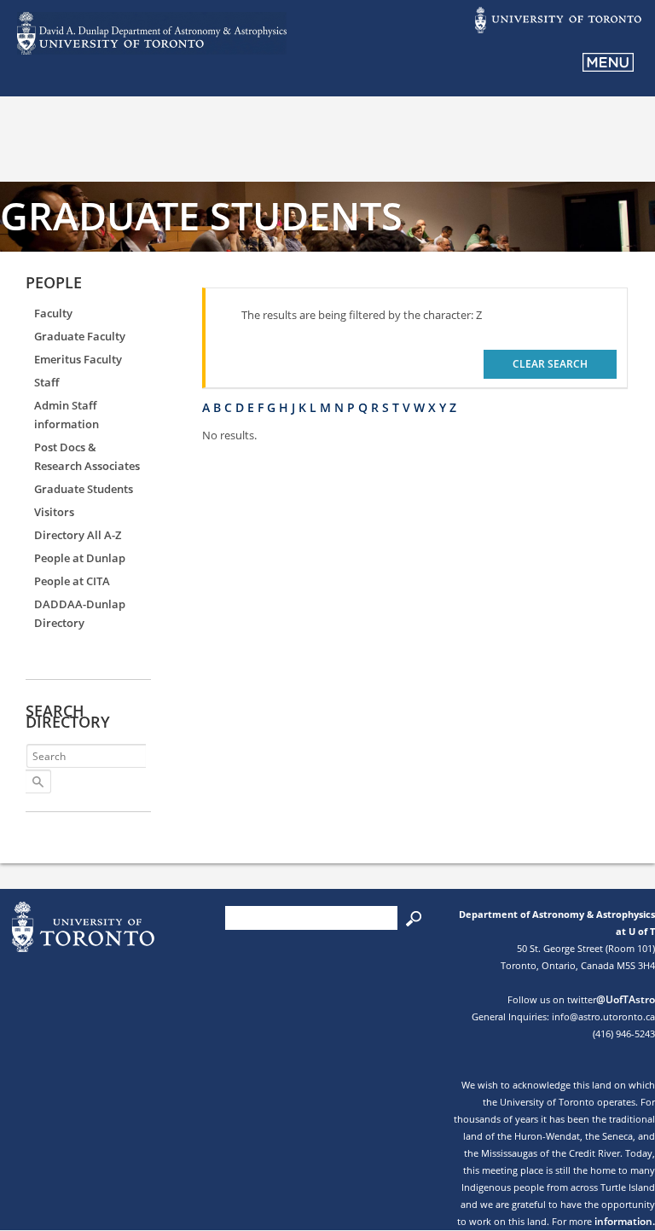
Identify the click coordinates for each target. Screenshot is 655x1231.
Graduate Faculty (79, 336)
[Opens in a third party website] (557, 31)
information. (624, 1221)
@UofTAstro (625, 999)
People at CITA (72, 581)
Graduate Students (83, 488)
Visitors (54, 512)
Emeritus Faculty (78, 359)
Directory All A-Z (77, 535)
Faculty (53, 313)
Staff (46, 382)
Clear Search (550, 364)
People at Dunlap (79, 558)
